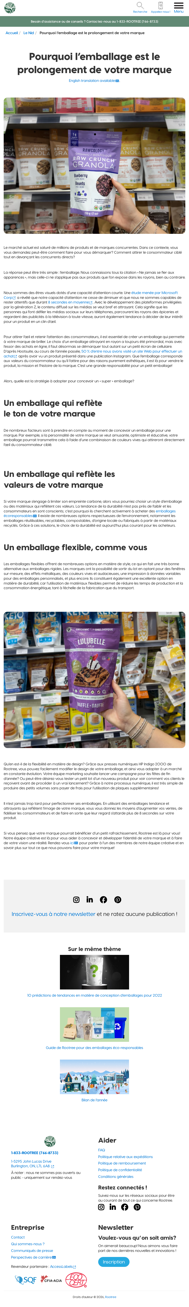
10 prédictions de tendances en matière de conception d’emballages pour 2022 (94, 995)
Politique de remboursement (122, 1163)
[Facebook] (103, 899)
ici (72, 843)
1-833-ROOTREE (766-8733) (34, 1152)
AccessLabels (61, 1266)
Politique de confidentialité (120, 1170)
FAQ (101, 1150)
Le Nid (29, 32)
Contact (18, 1237)
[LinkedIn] (90, 899)
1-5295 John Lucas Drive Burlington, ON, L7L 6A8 (31, 1163)
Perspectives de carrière (31, 1257)
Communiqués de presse (32, 1250)
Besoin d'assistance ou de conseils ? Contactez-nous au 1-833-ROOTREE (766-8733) (94, 21)
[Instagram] (76, 899)
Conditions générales (115, 1176)
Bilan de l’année (94, 1100)
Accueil (12, 32)
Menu (178, 11)
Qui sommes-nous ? (27, 1244)
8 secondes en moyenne (68, 302)
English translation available (92, 80)
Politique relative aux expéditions (125, 1157)
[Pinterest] (117, 899)
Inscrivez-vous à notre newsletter (53, 914)
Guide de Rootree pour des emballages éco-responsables (94, 1048)
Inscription (114, 1262)
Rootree (110, 1297)
